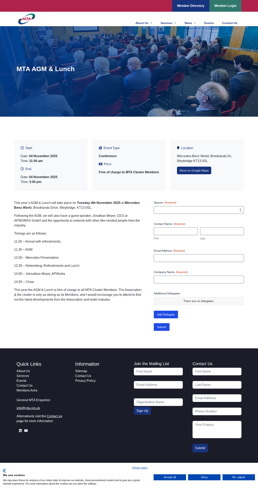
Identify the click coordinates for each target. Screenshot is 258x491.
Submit (161, 327)
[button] (194, 170)
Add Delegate (166, 314)
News (188, 23)
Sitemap (81, 371)
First (156, 238)
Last (202, 238)
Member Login (225, 5)
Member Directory (190, 5)
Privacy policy (140, 467)
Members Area (27, 390)
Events (209, 23)
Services (166, 23)
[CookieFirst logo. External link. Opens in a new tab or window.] (4, 471)
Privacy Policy (85, 380)
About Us (141, 23)
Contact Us (229, 23)
